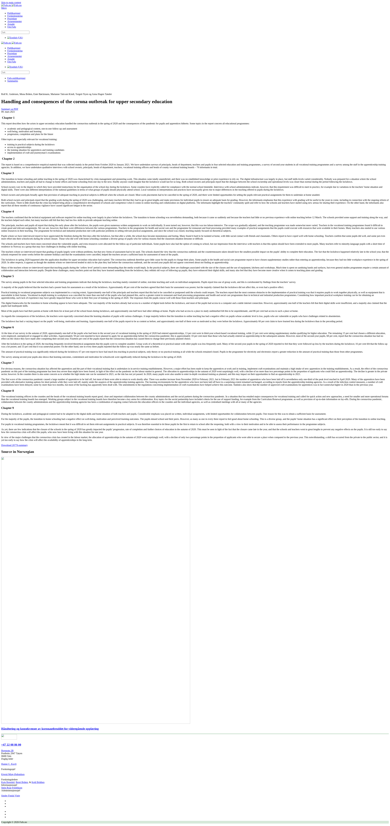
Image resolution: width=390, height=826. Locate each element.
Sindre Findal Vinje (10, 795)
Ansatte (11, 24)
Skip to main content (11, 2)
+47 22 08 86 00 (11, 744)
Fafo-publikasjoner (16, 78)
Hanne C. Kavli (8, 764)
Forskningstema (15, 16)
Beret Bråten (22, 782)
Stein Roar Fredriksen (11, 787)
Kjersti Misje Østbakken (13, 774)
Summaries (12, 81)
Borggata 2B (7, 750)
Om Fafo (11, 27)
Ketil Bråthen (38, 782)
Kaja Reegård (7, 782)
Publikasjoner (13, 13)
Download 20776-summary (14, 445)
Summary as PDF (9, 109)
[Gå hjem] (11, 5)
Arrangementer (14, 21)
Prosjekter (12, 18)
